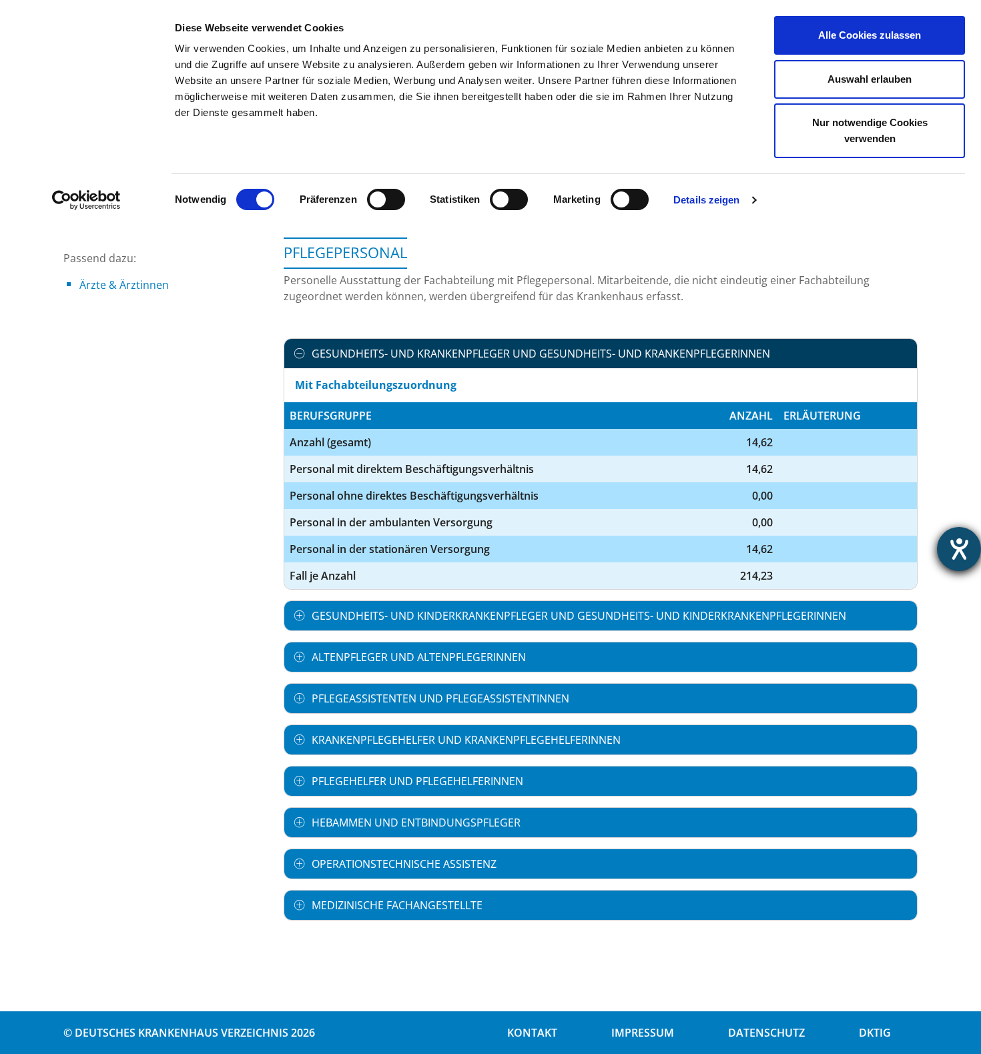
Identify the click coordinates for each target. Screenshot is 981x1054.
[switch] (386, 199)
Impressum (642, 1032)
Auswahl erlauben (870, 79)
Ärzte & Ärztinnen (124, 285)
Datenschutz (766, 1032)
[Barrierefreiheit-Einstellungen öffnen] (959, 549)
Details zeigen (706, 199)
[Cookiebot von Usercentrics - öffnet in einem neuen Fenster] (86, 200)
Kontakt (532, 1032)
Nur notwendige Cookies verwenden (870, 130)
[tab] (600, 353)
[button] (600, 353)
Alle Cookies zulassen (869, 35)
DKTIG (875, 1032)
